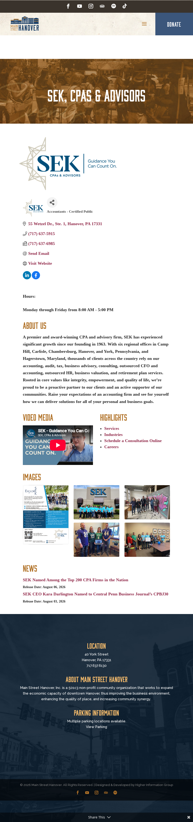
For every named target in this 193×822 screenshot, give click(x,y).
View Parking (96, 727)
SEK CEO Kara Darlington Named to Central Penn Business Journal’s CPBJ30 (95, 594)
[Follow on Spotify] (113, 6)
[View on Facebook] (36, 278)
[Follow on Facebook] (68, 6)
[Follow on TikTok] (124, 6)
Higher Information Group (154, 785)
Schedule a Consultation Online (133, 440)
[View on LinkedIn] (27, 278)
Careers (111, 446)
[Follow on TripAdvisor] (102, 6)
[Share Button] (52, 202)
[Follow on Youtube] (79, 6)
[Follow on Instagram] (91, 6)
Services (111, 428)
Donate (174, 24)
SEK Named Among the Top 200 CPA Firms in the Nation (75, 580)
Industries (113, 434)
